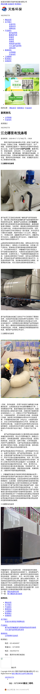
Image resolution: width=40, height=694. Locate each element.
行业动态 (12, 54)
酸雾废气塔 (13, 35)
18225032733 (9, 677)
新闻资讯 (8, 50)
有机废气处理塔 (15, 43)
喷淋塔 (11, 37)
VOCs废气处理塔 (15, 46)
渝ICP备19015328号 (19, 673)
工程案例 (8, 56)
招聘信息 (12, 28)
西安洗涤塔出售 (13, 591)
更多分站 (29, 673)
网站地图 (4, 4)
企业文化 (12, 24)
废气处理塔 (13, 33)
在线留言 (11, 4)
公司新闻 (12, 52)
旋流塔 (11, 39)
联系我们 (18, 4)
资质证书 (12, 26)
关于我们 (8, 22)
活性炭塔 (12, 48)
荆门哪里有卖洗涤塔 (14, 594)
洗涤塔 (11, 41)
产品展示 (8, 30)
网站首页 (8, 20)
